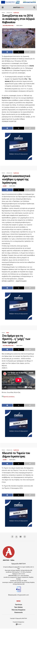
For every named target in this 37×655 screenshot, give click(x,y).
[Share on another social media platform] (30, 52)
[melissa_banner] (18, 159)
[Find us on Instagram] (24, 536)
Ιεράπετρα (16, 12)
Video (7, 332)
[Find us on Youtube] (20, 536)
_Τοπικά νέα (9, 12)
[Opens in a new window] (18, 625)
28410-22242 (21, 573)
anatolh (4, 186)
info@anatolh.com (23, 595)
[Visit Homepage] (18, 7)
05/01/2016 (19, 25)
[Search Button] (34, 7)
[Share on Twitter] (18, 52)
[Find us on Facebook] (12, 536)
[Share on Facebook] (7, 52)
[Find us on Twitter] (16, 536)
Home (3, 12)
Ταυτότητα (18, 604)
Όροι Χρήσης (18, 607)
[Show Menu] (3, 7)
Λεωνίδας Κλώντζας (8, 25)
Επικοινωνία (18, 612)
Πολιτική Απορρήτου (18, 610)
